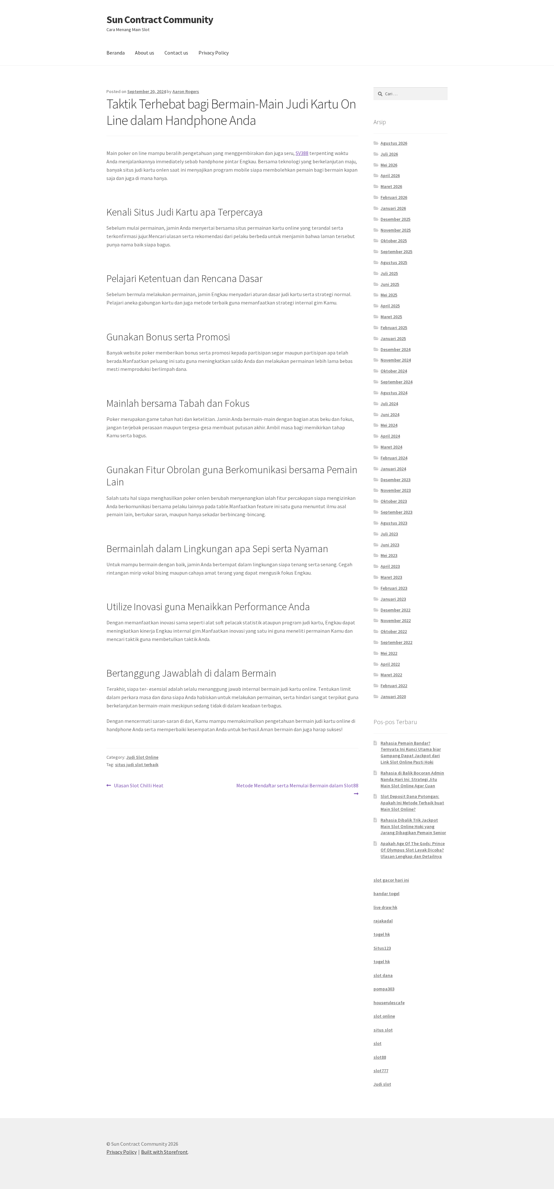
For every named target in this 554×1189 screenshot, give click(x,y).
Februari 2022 (394, 686)
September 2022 (396, 642)
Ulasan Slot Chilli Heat (138, 786)
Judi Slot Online (142, 757)
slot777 (381, 1071)
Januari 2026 (393, 208)
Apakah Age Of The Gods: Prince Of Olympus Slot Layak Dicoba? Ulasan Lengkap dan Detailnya (413, 850)
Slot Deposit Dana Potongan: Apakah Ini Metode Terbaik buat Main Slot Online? (412, 802)
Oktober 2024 (394, 371)
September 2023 (396, 512)
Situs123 (382, 948)
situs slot (383, 1030)
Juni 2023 (390, 545)
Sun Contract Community (159, 19)
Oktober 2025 (394, 241)
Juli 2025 (389, 273)
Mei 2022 (389, 653)
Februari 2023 (394, 588)
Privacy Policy (213, 52)
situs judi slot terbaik (136, 764)
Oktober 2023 (394, 501)
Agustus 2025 (394, 262)
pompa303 (384, 989)
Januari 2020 (393, 696)
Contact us (176, 52)
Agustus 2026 (394, 143)
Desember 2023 (395, 480)
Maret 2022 (391, 675)
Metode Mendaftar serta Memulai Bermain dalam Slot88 (297, 789)
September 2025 (396, 251)
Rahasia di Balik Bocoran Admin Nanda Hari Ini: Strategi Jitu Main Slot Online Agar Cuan (412, 779)
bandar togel (386, 893)
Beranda (115, 52)
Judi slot (382, 1084)
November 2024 (396, 360)
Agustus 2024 (394, 393)
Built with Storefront (164, 1152)
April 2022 (390, 664)
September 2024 (396, 382)
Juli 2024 (389, 403)
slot (378, 1043)
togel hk (382, 934)
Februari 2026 (394, 197)
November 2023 (396, 490)
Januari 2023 (393, 599)
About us (144, 52)
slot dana (383, 975)
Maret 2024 (391, 447)
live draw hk (385, 907)
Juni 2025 (390, 284)
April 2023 (390, 566)
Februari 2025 (394, 327)
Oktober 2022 (394, 631)
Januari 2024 (393, 469)
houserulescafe (389, 1002)
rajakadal (383, 921)
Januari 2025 (393, 338)
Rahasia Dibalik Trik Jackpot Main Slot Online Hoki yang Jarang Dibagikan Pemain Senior (413, 826)
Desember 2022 (395, 610)
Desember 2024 (395, 349)
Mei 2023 (389, 555)
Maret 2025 (391, 317)
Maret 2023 (391, 577)
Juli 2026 (389, 154)
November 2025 (396, 230)
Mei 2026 (389, 165)
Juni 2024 (390, 414)
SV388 (302, 153)
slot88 (380, 1057)
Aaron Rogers (185, 91)
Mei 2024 (389, 425)
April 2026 (390, 175)
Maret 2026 (391, 186)
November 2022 (396, 620)
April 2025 (390, 306)
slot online (384, 1016)
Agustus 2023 (394, 523)
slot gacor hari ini (391, 880)
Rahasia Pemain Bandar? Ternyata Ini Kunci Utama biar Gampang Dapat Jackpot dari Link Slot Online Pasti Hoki (411, 752)
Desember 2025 (395, 219)
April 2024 (390, 436)
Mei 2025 (389, 295)
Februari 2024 (394, 458)
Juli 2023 (389, 534)
